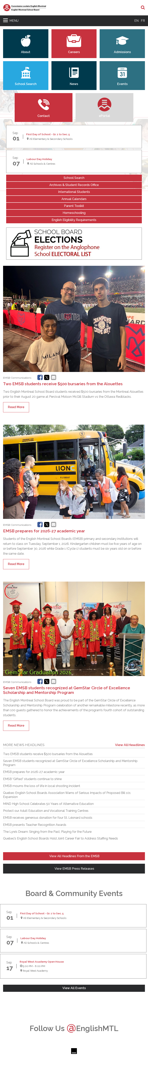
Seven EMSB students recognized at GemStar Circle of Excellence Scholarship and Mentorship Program (66, 690)
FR (143, 21)
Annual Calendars (74, 199)
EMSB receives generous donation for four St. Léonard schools (47, 817)
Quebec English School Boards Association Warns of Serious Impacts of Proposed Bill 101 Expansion (67, 795)
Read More (16, 407)
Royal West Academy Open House (42, 961)
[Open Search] (143, 7)
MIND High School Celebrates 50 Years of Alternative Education (48, 804)
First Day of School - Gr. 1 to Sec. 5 (48, 134)
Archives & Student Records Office (74, 185)
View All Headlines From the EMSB (74, 856)
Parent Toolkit (74, 206)
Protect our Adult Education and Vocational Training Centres (45, 811)
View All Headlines (130, 745)
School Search (74, 178)
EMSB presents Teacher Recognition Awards (34, 825)
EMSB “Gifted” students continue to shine (32, 779)
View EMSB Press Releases (74, 868)
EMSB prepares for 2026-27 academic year (44, 530)
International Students (74, 192)
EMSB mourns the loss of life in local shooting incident (41, 786)
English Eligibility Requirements (74, 220)
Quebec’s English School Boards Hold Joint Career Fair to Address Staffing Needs (60, 838)
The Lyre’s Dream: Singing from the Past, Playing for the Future (47, 832)
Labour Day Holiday (39, 159)
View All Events (74, 988)
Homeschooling (74, 213)
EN (136, 21)
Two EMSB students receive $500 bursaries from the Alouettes (63, 383)
